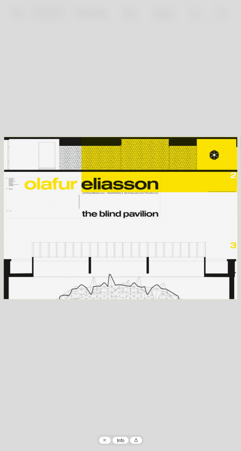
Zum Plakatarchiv (105, 440)
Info (120, 441)
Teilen (136, 440)
